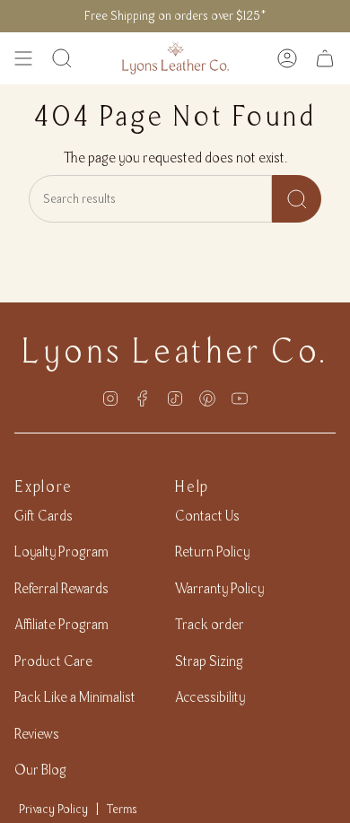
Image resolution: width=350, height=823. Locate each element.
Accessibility (210, 696)
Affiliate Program (61, 624)
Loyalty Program (61, 551)
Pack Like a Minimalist (75, 696)
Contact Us (207, 515)
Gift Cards (43, 515)
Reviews (36, 733)
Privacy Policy (53, 809)
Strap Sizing (209, 661)
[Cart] (325, 58)
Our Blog (40, 769)
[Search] (296, 199)
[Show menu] (23, 58)
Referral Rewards (61, 588)
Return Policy (212, 551)
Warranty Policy (219, 588)
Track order (209, 624)
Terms (122, 809)
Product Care (53, 661)
